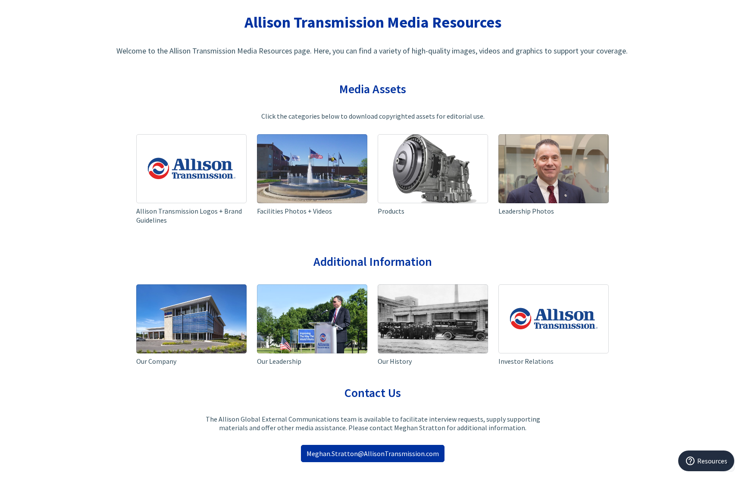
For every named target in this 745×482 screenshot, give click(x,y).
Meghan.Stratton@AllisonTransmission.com (373, 453)
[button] (191, 181)
